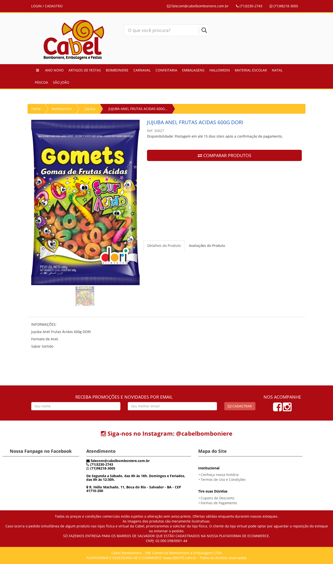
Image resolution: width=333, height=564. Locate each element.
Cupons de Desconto (217, 498)
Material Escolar (251, 70)
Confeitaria (166, 70)
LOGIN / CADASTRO (47, 6)
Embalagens (193, 70)
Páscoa (41, 82)
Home (36, 108)
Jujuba (90, 108)
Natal (277, 70)
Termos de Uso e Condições (223, 479)
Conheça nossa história (220, 474)
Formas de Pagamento (219, 503)
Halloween (219, 70)
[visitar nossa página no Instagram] (287, 409)
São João (61, 82)
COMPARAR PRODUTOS (226, 155)
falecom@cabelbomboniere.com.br (199, 6)
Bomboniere (117, 70)
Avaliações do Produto (207, 245)
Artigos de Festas (85, 70)
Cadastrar (241, 406)
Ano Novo (54, 70)
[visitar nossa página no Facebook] (277, 409)
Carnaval (142, 70)
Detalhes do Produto (164, 245)
